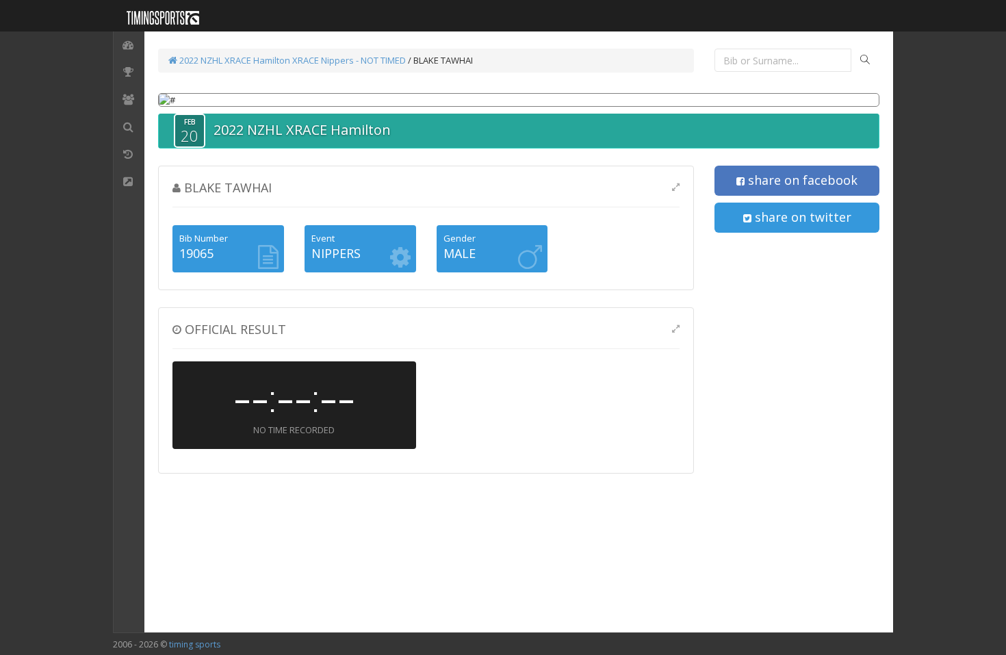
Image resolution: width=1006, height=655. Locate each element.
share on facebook (801, 180)
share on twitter (801, 217)
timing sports (194, 644)
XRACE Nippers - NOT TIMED (349, 60)
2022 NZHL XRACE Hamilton (233, 60)
